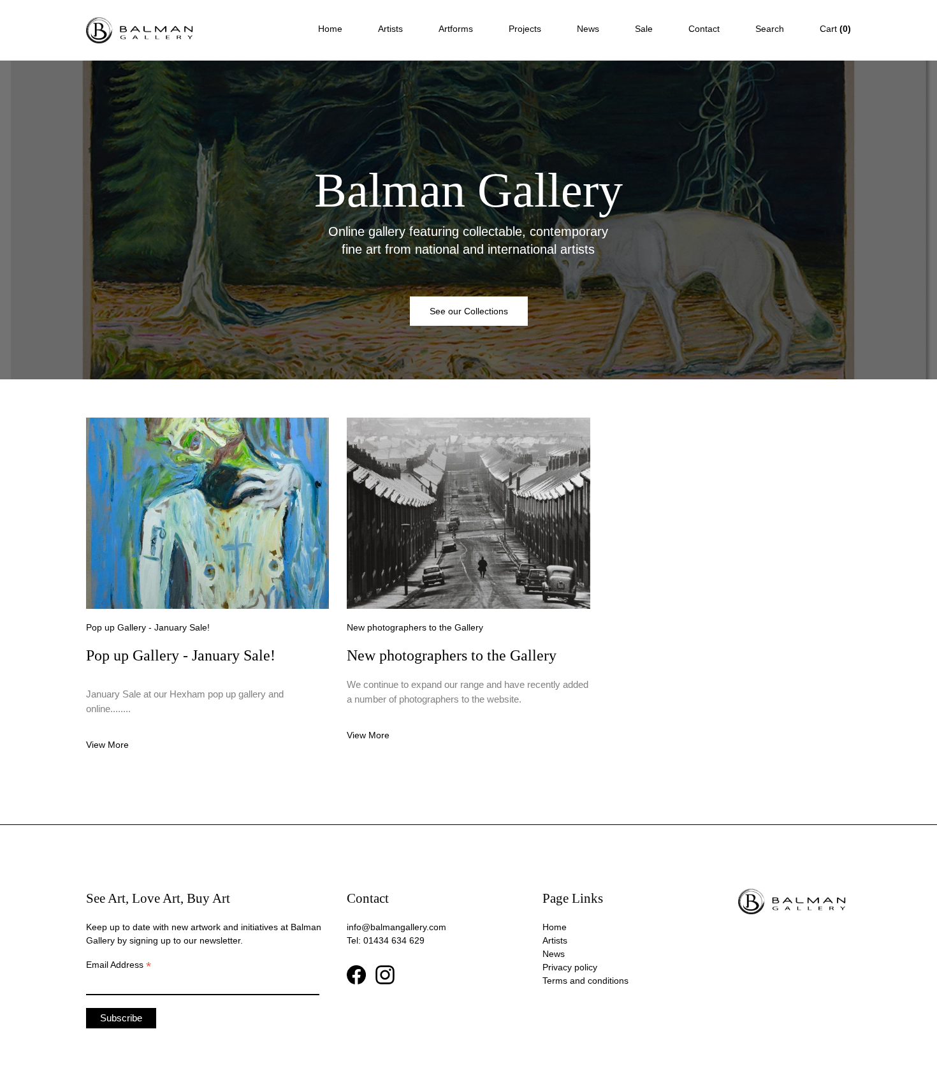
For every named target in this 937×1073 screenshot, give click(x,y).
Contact (704, 29)
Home (330, 29)
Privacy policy (569, 967)
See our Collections (469, 311)
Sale (644, 29)
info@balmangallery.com (396, 927)
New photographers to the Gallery (415, 627)
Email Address (118, 965)
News (588, 29)
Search (769, 29)
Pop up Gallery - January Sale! (148, 627)
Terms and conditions (585, 980)
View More (107, 745)
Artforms (456, 29)
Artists (390, 29)
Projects (525, 29)
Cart (835, 29)
